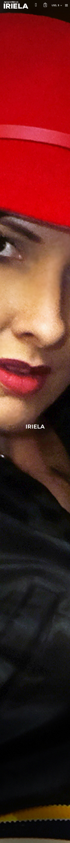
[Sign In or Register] (36, 5)
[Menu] (66, 5)
